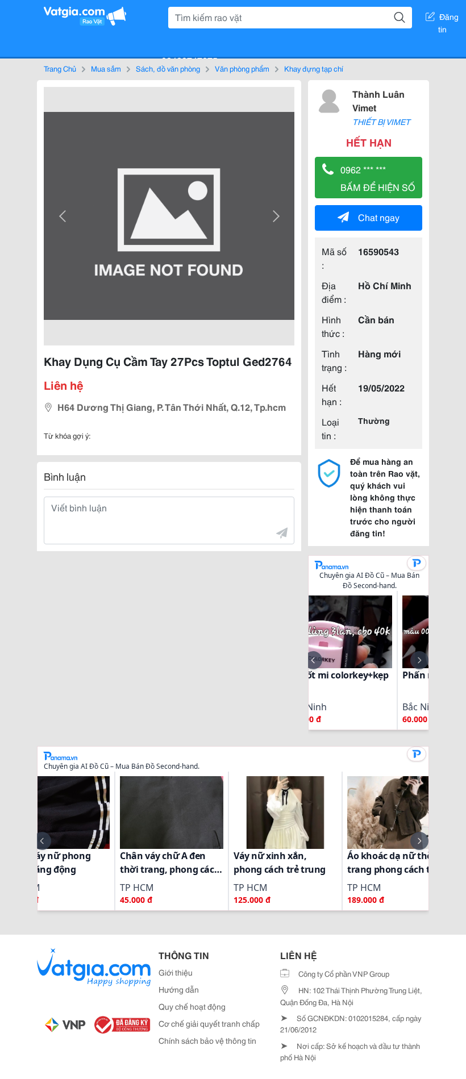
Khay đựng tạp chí (313, 68)
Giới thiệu (176, 972)
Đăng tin (448, 19)
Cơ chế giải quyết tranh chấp (209, 1023)
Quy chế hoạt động (192, 1006)
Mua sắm (106, 68)
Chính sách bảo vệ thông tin (207, 1040)
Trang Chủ (60, 68)
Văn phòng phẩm (242, 68)
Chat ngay (379, 216)
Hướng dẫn (179, 989)
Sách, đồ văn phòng (168, 68)
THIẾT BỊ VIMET (381, 121)
